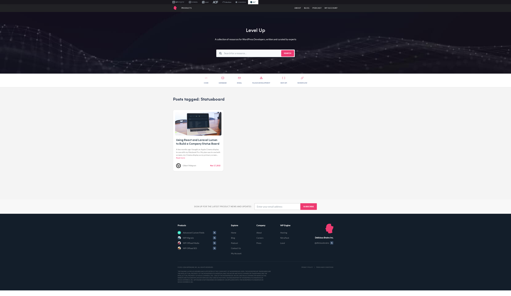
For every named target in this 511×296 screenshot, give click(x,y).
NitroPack (284, 238)
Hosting (283, 232)
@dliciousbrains (322, 243)
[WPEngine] (178, 2)
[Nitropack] (227, 2)
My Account (331, 8)
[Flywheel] (193, 2)
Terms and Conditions (324, 267)
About (297, 8)
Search (287, 53)
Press (258, 243)
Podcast (317, 8)
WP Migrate (188, 238)
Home (233, 232)
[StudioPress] (241, 2)
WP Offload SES (190, 248)
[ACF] (215, 2)
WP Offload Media (191, 243)
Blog (306, 8)
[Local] (205, 2)
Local (282, 243)
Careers (259, 238)
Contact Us (236, 248)
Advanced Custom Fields (193, 232)
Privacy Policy (307, 267)
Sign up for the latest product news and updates (222, 206)
